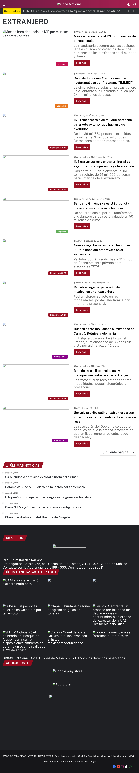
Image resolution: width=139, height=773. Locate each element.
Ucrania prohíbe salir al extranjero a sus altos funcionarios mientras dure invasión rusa (105, 417)
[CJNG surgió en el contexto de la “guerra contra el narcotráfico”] (114, 591)
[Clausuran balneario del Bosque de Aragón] (24, 643)
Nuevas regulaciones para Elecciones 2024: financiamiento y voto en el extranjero (102, 249)
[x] (134, 767)
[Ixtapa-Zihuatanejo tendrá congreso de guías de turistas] (69, 616)
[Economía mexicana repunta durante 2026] (114, 643)
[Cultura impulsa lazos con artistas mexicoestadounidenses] (69, 643)
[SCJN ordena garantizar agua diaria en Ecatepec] (69, 591)
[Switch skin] (129, 5)
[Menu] (4, 5)
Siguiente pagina (115, 452)
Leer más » (82, 62)
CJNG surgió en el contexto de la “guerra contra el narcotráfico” (71, 11)
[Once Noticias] (69, 4)
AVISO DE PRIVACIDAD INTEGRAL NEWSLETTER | (29, 756)
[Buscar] (134, 5)
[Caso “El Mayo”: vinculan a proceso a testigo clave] (114, 616)
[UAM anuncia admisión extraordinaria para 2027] (24, 591)
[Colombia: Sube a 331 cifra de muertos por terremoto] (24, 616)
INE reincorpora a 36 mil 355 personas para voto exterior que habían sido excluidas (103, 124)
